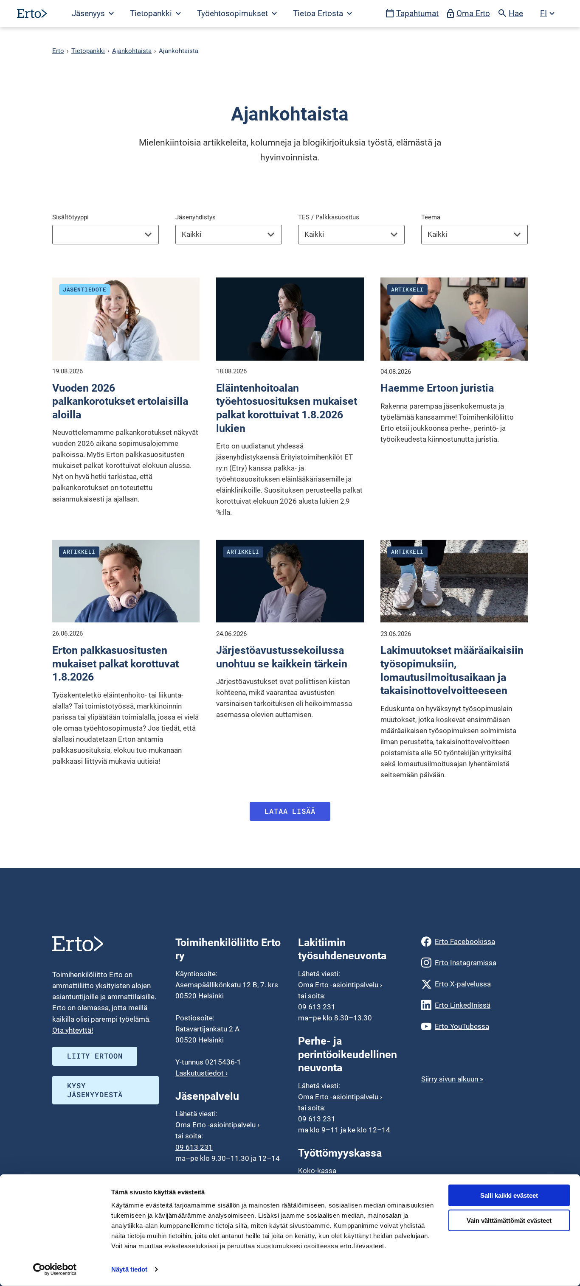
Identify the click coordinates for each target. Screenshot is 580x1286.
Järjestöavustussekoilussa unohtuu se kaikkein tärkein (281, 657)
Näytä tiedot (129, 1269)
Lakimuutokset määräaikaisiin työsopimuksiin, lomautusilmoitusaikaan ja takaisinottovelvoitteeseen (452, 670)
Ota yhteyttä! (72, 1030)
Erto (58, 51)
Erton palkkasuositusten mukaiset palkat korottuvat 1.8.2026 (115, 663)
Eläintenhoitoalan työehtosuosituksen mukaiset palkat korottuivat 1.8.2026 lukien (286, 407)
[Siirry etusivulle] (32, 13)
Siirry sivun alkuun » (452, 1079)
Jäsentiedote (84, 289)
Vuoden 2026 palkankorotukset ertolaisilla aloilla (120, 401)
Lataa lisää (290, 811)
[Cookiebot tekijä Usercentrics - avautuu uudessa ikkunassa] (55, 1269)
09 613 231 (194, 1147)
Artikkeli (407, 289)
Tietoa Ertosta (319, 13)
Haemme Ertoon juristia (437, 387)
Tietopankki (88, 51)
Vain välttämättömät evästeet (509, 1220)
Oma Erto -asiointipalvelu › (217, 1125)
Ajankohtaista (132, 51)
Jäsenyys (89, 13)
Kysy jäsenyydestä (94, 1090)
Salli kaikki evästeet (509, 1195)
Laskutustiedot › (201, 1073)
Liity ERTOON (94, 1056)
